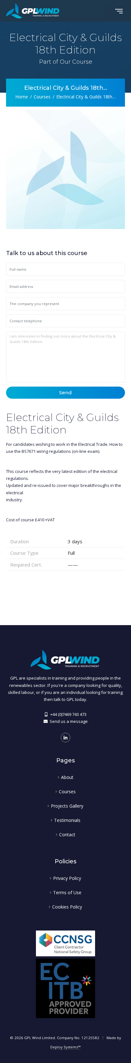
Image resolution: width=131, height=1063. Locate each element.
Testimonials (67, 820)
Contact (67, 834)
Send (65, 392)
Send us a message (69, 721)
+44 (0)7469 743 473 (68, 714)
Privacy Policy (67, 878)
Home (21, 96)
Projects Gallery (67, 806)
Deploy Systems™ (65, 1047)
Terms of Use (67, 892)
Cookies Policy (67, 907)
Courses (42, 96)
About (67, 777)
